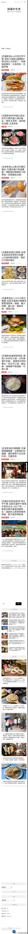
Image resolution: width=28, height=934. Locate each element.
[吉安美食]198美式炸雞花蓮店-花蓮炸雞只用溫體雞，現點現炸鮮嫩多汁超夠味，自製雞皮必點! (13, 170)
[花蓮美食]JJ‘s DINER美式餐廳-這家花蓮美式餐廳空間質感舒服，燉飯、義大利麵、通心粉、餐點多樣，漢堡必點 (14, 303)
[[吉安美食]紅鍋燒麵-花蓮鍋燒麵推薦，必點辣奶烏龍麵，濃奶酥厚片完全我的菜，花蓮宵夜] (14, 470)
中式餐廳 (4, 126)
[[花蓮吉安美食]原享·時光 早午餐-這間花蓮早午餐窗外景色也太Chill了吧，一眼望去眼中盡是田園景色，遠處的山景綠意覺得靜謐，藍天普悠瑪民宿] (14, 528)
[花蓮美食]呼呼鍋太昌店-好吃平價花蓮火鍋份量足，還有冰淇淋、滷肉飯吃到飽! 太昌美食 (14, 119)
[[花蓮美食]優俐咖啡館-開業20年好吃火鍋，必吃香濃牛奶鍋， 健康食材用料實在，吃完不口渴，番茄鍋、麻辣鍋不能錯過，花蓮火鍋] (14, 384)
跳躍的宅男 (14, 9)
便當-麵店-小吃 (5, 69)
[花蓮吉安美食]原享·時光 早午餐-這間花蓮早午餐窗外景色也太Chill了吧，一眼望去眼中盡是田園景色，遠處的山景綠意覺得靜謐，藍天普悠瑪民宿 (14, 508)
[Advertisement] (14, 31)
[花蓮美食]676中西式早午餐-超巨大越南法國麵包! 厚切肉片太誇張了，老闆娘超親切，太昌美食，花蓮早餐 (14, 61)
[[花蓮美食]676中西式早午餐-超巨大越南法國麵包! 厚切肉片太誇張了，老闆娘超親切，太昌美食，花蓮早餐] (14, 81)
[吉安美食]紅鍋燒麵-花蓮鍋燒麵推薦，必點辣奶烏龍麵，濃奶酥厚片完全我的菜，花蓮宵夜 (14, 452)
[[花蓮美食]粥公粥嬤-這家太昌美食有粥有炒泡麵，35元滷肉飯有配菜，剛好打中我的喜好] (14, 272)
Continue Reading (8, 158)
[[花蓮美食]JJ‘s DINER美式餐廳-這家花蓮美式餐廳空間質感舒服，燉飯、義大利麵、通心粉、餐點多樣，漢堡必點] (14, 323)
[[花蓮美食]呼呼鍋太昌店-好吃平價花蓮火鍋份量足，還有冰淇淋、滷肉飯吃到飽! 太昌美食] (14, 137)
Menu (4, 2)
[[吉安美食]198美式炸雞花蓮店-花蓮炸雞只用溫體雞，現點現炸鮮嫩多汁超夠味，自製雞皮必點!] (14, 188)
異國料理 (4, 311)
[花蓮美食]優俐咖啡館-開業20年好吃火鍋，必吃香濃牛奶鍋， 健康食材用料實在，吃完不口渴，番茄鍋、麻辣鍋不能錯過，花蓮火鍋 (14, 362)
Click (26, 467)
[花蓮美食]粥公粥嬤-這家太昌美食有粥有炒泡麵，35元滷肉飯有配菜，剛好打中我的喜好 (14, 256)
